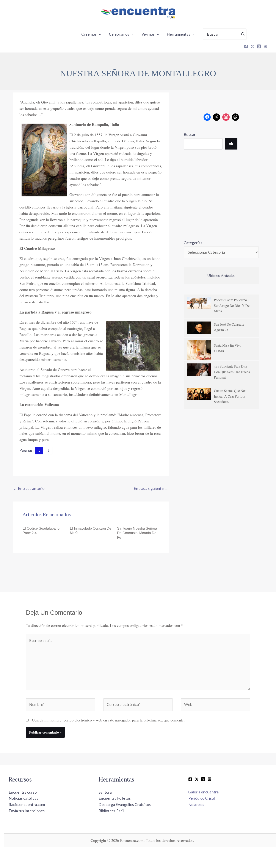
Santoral (106, 792)
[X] (252, 46)
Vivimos (148, 34)
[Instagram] (265, 46)
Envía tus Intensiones (27, 810)
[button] (99, 34)
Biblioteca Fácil (111, 810)
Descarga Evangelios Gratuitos (125, 804)
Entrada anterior (29, 488)
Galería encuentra (203, 792)
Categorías (193, 242)
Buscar (190, 134)
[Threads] (259, 46)
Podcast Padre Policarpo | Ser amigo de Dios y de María (231, 305)
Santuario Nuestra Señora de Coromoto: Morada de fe (137, 533)
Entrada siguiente (151, 488)
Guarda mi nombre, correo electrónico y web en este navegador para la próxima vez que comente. (108, 720)
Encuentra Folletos (115, 798)
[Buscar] (243, 34)
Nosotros (196, 804)
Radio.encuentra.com (27, 804)
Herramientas (178, 34)
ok (231, 143)
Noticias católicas (23, 798)
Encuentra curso (23, 792)
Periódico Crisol (201, 798)
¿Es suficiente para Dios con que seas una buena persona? (232, 371)
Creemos (89, 34)
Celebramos (119, 34)
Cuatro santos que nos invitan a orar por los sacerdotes (230, 396)
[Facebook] (246, 46)
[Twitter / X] (197, 779)
